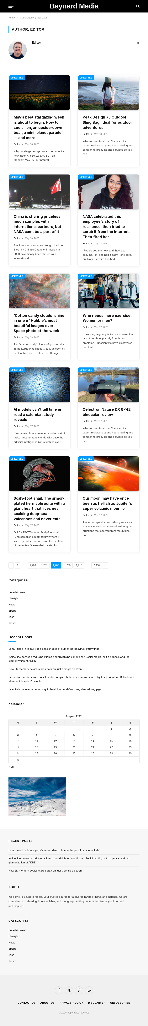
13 (74, 741)
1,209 (67, 565)
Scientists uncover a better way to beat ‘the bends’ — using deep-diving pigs (54, 689)
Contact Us (26, 1002)
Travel (12, 622)
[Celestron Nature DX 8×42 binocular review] (108, 384)
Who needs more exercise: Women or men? (107, 318)
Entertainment (17, 592)
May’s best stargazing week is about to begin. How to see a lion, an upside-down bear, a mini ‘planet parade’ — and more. (39, 127)
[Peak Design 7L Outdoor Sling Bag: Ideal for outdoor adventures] (108, 92)
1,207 (44, 565)
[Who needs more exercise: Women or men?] (108, 291)
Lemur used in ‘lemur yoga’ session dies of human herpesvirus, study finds (53, 648)
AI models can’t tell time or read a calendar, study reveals (38, 414)
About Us (47, 1002)
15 (111, 741)
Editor (36, 42)
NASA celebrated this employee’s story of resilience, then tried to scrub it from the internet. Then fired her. (106, 226)
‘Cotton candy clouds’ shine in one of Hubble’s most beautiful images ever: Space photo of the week (39, 323)
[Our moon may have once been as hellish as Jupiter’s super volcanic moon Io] (108, 473)
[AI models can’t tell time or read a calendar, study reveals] (39, 384)
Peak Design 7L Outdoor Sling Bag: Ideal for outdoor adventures (107, 122)
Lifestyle (17, 78)
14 (92, 741)
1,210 (79, 565)
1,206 (33, 565)
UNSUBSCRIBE (120, 1002)
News (11, 604)
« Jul (11, 766)
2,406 (96, 565)
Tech (11, 616)
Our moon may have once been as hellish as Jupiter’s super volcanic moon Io (107, 503)
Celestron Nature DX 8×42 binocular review (107, 412)
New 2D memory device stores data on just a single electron (45, 668)
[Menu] (10, 6)
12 (55, 741)
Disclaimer (96, 1002)
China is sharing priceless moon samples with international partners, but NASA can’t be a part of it (37, 224)
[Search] (137, 6)
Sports (12, 610)
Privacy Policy (71, 1002)
